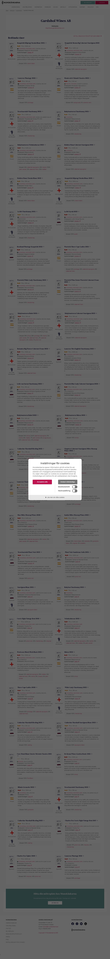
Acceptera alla (42, 482)
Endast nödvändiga (68, 482)
